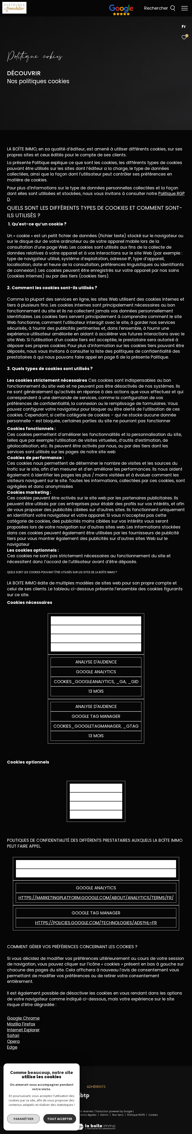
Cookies (153, 1115)
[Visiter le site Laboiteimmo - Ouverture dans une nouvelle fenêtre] (96, 1123)
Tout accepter (59, 1119)
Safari (13, 1035)
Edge (12, 1047)
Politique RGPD (136, 1115)
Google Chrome (23, 1018)
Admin (104, 1115)
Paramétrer (23, 1119)
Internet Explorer (23, 1030)
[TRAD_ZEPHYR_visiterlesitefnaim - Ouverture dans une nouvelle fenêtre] (121, 15)
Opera (13, 1041)
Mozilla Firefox (21, 1024)
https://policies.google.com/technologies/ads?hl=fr (96, 923)
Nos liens (118, 1115)
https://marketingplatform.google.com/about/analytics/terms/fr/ (96, 898)
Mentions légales (86, 1115)
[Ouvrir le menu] (184, 8)
